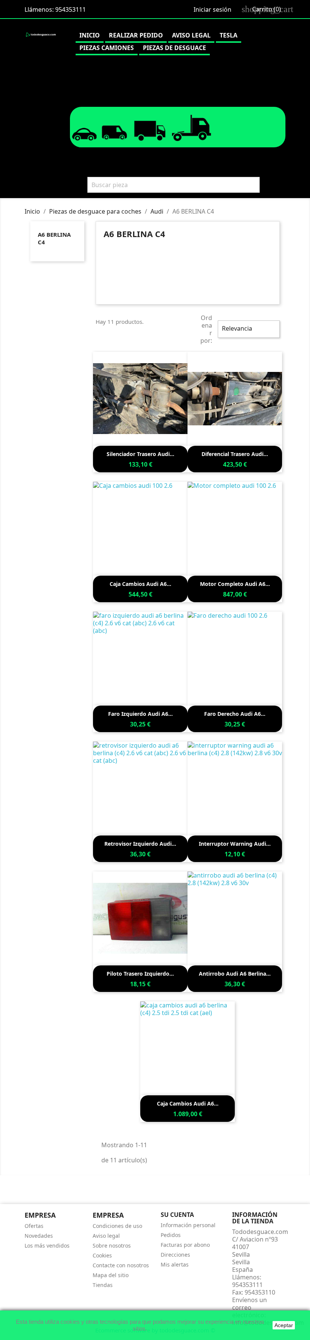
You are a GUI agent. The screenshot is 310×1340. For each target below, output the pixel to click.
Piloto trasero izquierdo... (140, 973)
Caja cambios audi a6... (140, 583)
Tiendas (103, 1284)
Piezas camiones (106, 48)
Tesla (228, 35)
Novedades (39, 1235)
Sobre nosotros (112, 1245)
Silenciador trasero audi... (140, 454)
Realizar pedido (136, 35)
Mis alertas (175, 1264)
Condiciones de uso (117, 1225)
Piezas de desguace (174, 48)
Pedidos (171, 1234)
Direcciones (175, 1254)
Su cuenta (177, 1214)
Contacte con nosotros (121, 1265)
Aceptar (283, 1325)
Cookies (102, 1255)
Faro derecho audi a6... (234, 713)
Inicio (89, 35)
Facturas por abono (185, 1244)
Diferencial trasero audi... (235, 454)
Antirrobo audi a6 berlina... (235, 973)
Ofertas (34, 1225)
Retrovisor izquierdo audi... (140, 843)
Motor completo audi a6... (235, 583)
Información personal (188, 1225)
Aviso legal (191, 35)
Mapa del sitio (111, 1275)
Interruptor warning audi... (235, 843)
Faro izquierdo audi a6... (140, 713)
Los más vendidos (47, 1245)
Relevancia (248, 329)
